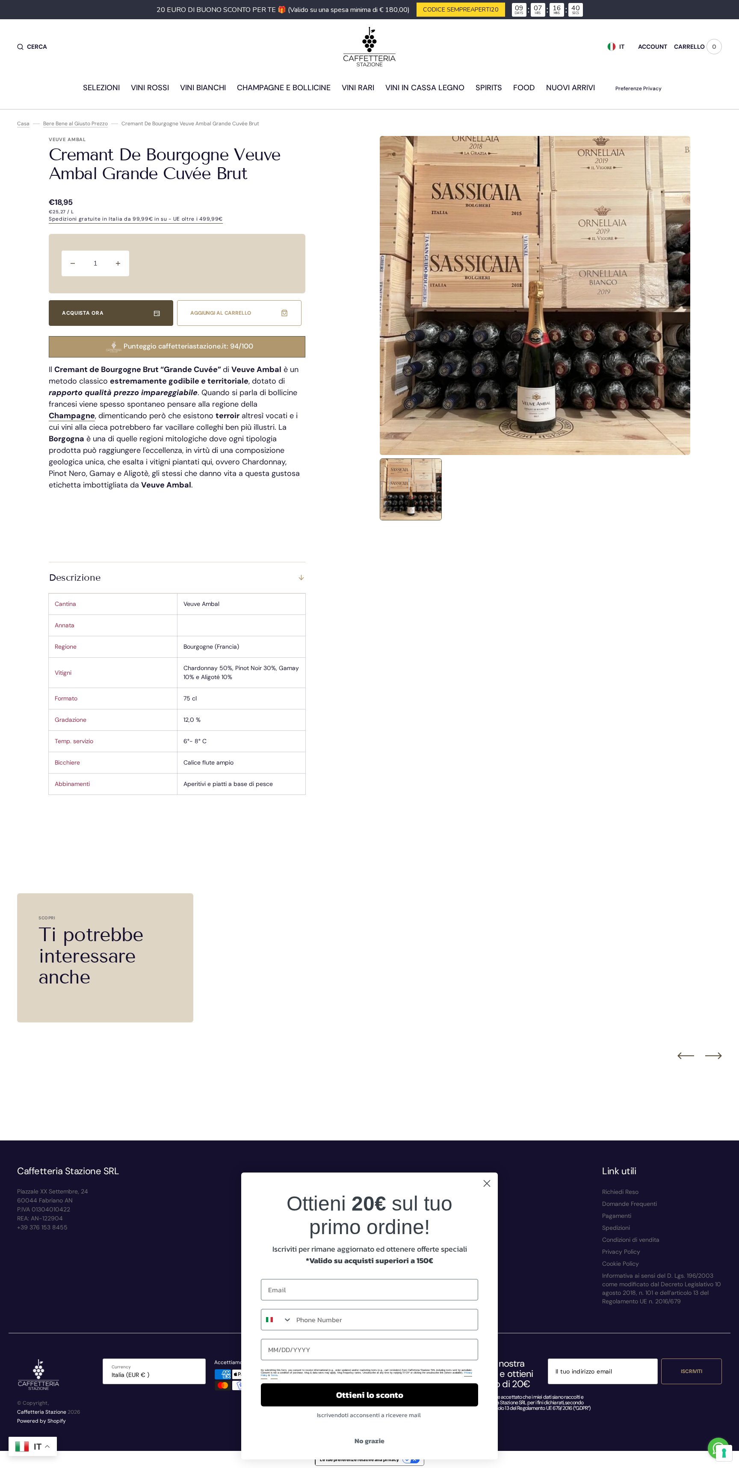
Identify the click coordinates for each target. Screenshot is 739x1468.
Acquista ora (82, 313)
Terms (274, 1375)
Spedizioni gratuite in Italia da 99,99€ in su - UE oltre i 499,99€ (136, 219)
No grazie (369, 1441)
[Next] (713, 1055)
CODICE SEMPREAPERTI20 (461, 9)
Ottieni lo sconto (369, 1394)
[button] (32, 46)
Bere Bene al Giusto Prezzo (75, 123)
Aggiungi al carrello (220, 313)
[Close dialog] (486, 1183)
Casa (23, 123)
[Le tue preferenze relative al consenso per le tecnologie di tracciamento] (724, 1453)
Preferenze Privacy (638, 88)
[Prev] (685, 1055)
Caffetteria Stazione (41, 1412)
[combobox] (276, 1319)
